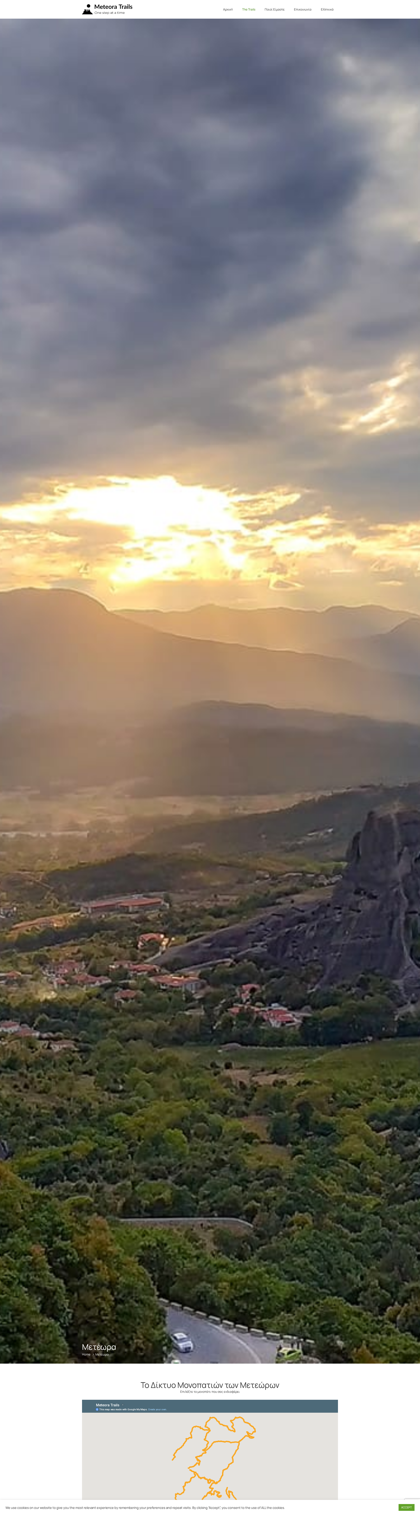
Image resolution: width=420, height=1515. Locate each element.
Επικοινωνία (303, 9)
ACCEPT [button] (406, 1507)
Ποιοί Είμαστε (275, 9)
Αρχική (228, 9)
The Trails (248, 9)
